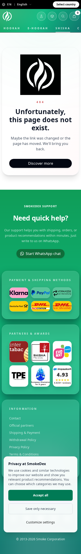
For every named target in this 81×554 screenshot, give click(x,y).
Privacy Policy (19, 447)
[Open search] (63, 16)
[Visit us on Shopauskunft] (62, 376)
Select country (66, 4)
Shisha (63, 28)
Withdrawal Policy (22, 440)
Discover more (40, 163)
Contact (15, 418)
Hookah (12, 28)
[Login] (41, 16)
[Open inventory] (52, 16)
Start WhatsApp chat (43, 253)
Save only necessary (40, 509)
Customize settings (40, 522)
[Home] (7, 16)
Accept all (40, 495)
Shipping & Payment (24, 432)
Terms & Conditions (24, 454)
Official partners (21, 425)
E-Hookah (38, 28)
